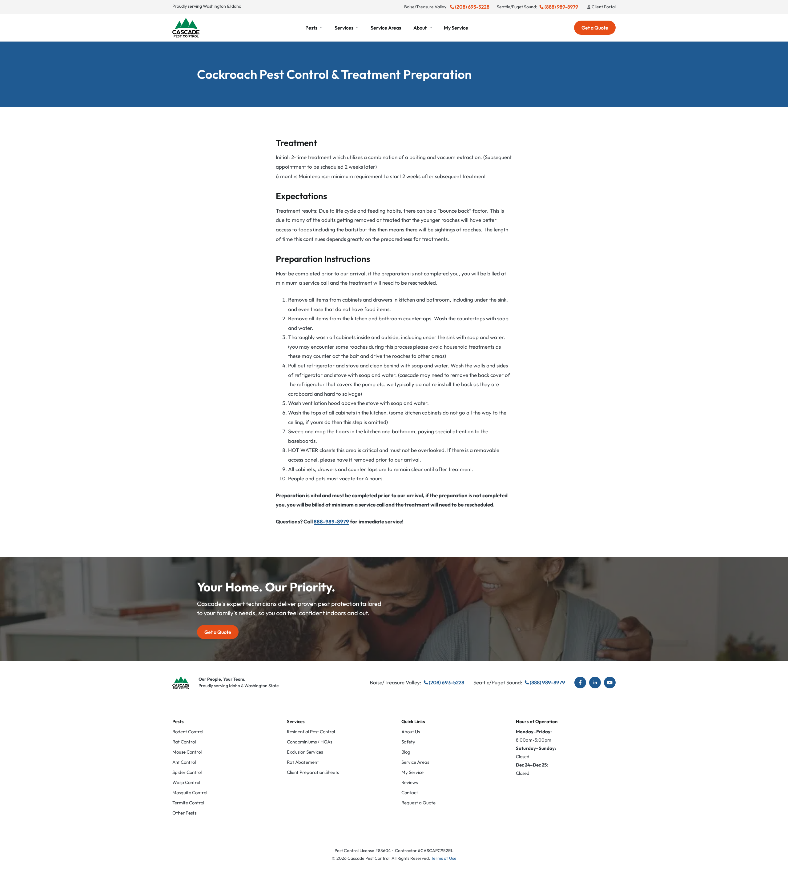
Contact (409, 792)
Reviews (409, 782)
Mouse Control (187, 752)
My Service (456, 28)
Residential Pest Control (311, 732)
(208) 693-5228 (472, 7)
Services (344, 28)
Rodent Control (187, 732)
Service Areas (386, 28)
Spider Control (187, 772)
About (420, 28)
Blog (405, 752)
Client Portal (604, 7)
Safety (408, 742)
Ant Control (184, 762)
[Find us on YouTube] (610, 682)
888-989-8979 (331, 521)
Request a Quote (418, 803)
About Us (410, 732)
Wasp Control (186, 782)
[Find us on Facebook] (580, 682)
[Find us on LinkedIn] (595, 682)
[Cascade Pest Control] (185, 27)
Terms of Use (443, 858)
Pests (311, 28)
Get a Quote (594, 28)
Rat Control (184, 742)
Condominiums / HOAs (309, 742)
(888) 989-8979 (561, 7)
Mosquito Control (189, 792)
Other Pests (184, 813)
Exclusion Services (305, 752)
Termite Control (188, 803)
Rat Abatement (303, 762)
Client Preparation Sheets (313, 772)
